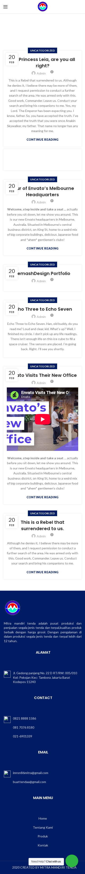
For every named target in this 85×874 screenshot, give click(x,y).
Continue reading (43, 139)
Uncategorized (42, 50)
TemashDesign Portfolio (42, 273)
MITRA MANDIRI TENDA (58, 867)
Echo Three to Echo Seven (42, 309)
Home (12, 28)
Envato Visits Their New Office (42, 375)
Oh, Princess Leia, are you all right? (42, 62)
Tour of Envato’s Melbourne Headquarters (42, 191)
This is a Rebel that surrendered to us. (42, 525)
